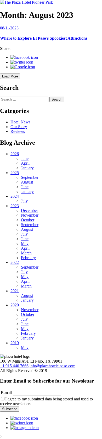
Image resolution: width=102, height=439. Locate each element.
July (24, 201)
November (29, 215)
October (27, 220)
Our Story (18, 126)
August (27, 182)
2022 (14, 262)
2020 (14, 305)
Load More (10, 76)
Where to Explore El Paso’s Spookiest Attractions (43, 38)
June (25, 158)
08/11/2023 (9, 28)
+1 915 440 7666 (14, 366)
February (28, 257)
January (27, 168)
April (25, 163)
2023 (14, 205)
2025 (14, 172)
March (26, 253)
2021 (14, 291)
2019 (14, 343)
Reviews (17, 131)
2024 (14, 196)
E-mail (6, 392)
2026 (14, 153)
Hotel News (20, 122)
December (29, 210)
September (29, 177)
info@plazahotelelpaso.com (52, 366)
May (25, 243)
